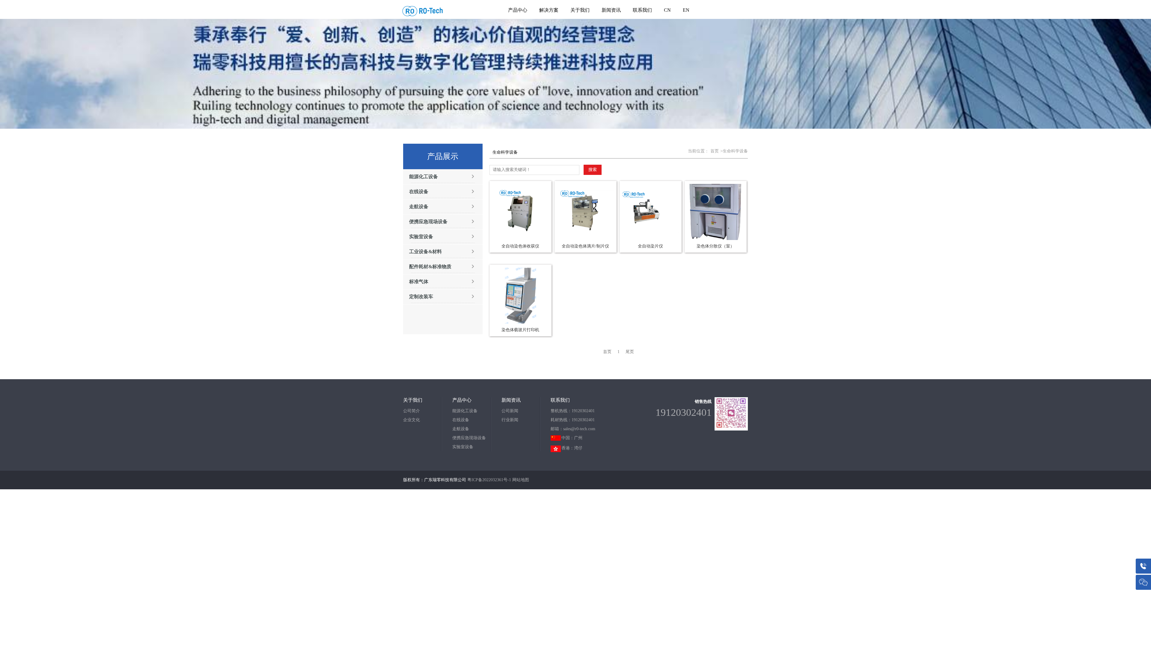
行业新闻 (509, 420)
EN (686, 10)
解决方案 (548, 10)
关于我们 (580, 10)
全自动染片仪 (650, 246)
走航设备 (460, 429)
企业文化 (411, 420)
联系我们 (642, 10)
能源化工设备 (464, 411)
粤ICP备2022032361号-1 (489, 480)
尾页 (630, 352)
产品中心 (517, 10)
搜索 (592, 169)
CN (667, 10)
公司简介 (411, 411)
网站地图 (520, 480)
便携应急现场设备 (469, 438)
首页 (714, 151)
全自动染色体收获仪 (520, 246)
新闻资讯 (611, 10)
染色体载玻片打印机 (520, 330)
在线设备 (460, 420)
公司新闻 (509, 411)
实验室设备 (462, 447)
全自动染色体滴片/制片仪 (585, 246)
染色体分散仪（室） (715, 246)
